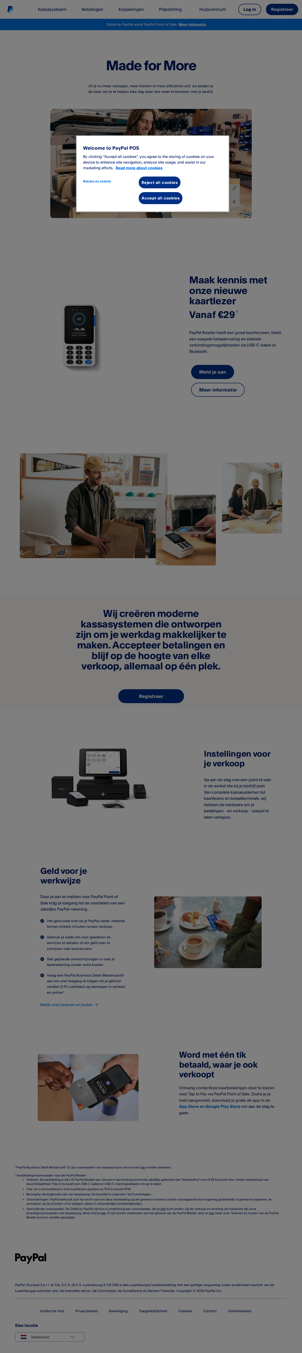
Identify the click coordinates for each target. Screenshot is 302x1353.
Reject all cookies (160, 182)
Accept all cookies (161, 198)
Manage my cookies (97, 181)
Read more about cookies (139, 167)
